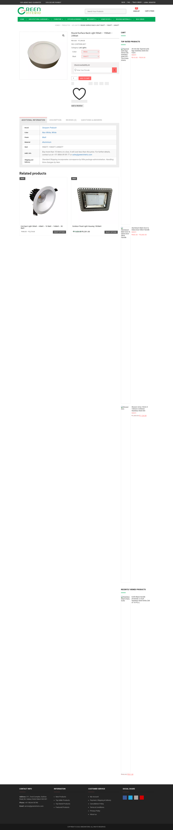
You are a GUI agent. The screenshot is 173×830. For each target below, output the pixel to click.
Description (55, 120)
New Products (61, 797)
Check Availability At (82, 65)
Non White (46, 132)
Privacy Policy (95, 811)
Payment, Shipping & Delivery (100, 800)
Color (74, 52)
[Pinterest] (107, 83)
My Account (94, 797)
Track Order (136, 2)
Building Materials (123, 19)
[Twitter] (96, 83)
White (54, 132)
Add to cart (85, 78)
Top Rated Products (63, 804)
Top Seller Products (63, 800)
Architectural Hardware (38, 19)
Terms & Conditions (97, 807)
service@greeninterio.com (33, 806)
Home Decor (105, 19)
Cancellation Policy (97, 804)
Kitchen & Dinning (74, 19)
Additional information (33, 120)
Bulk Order (140, 19)
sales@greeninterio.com (82, 155)
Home (22, 19)
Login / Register (149, 2)
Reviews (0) (71, 120)
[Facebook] (91, 83)
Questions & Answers (91, 120)
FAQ (128, 2)
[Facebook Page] (125, 798)
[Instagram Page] (136, 798)
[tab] (33, 120)
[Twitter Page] (130, 798)
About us (93, 814)
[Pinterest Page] (142, 798)
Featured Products (62, 807)
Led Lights (82, 48)
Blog (123, 2)
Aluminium (46, 142)
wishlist (136, 11)
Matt (44, 137)
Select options (59, 232)
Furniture (58, 19)
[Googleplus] (101, 83)
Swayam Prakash (49, 128)
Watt (74, 56)
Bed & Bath (91, 19)
